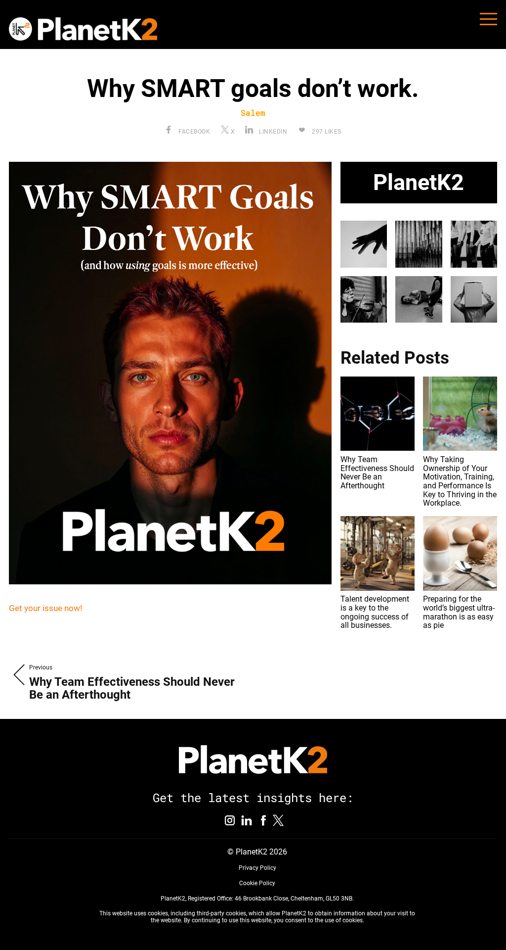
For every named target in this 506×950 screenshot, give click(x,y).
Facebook (193, 131)
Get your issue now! (45, 608)
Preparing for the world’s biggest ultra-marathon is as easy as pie (459, 612)
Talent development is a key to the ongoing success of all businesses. (374, 612)
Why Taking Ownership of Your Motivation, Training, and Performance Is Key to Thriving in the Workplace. (460, 481)
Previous (40, 667)
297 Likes (325, 131)
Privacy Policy (257, 867)
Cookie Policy (257, 883)
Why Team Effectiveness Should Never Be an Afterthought (377, 472)
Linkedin (272, 131)
